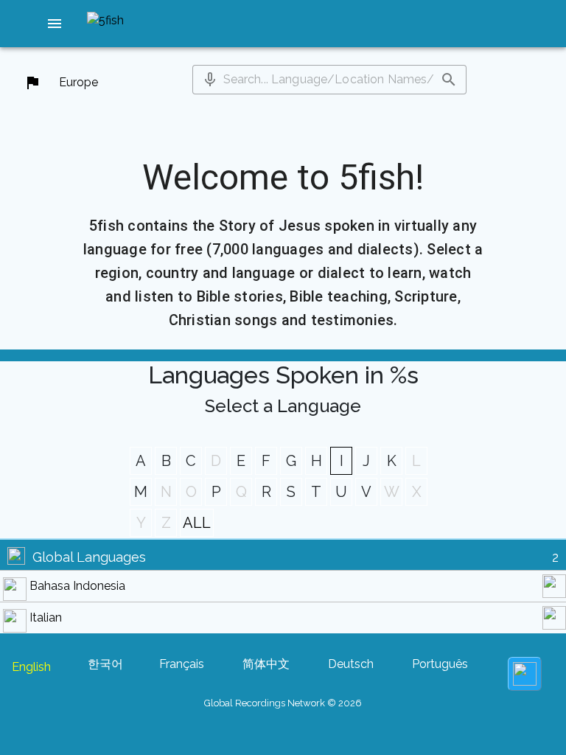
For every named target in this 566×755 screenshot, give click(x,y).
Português (440, 664)
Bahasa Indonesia (77, 586)
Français (181, 664)
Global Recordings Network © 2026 (283, 703)
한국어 (105, 664)
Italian (45, 617)
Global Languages (89, 557)
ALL (197, 523)
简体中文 (266, 664)
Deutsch (351, 664)
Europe (78, 82)
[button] (54, 23)
